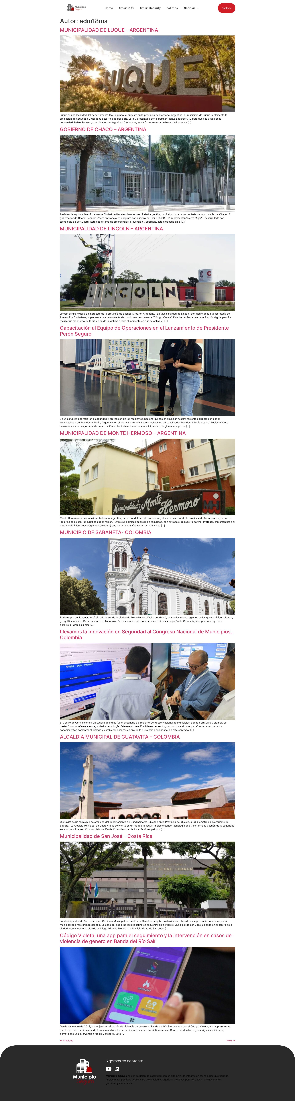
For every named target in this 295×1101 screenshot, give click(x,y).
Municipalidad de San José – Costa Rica (106, 836)
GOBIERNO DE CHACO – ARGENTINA (103, 129)
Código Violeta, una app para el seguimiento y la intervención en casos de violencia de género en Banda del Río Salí (146, 938)
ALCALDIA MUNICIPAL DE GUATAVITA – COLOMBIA (120, 737)
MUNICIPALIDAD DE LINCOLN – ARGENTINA (111, 229)
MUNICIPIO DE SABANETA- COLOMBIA (105, 532)
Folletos (172, 8)
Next (230, 1040)
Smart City (126, 8)
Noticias (190, 8)
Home (109, 8)
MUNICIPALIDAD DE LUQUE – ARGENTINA (109, 30)
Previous (66, 1040)
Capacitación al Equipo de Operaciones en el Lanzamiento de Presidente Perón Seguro (144, 331)
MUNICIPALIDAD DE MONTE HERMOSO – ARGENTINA (123, 433)
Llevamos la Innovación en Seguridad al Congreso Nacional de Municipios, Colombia (146, 634)
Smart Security (150, 8)
